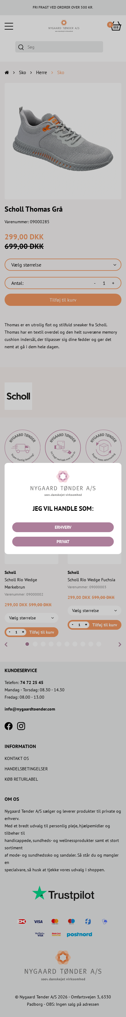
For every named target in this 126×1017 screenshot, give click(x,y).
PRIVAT (63, 541)
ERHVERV (63, 527)
